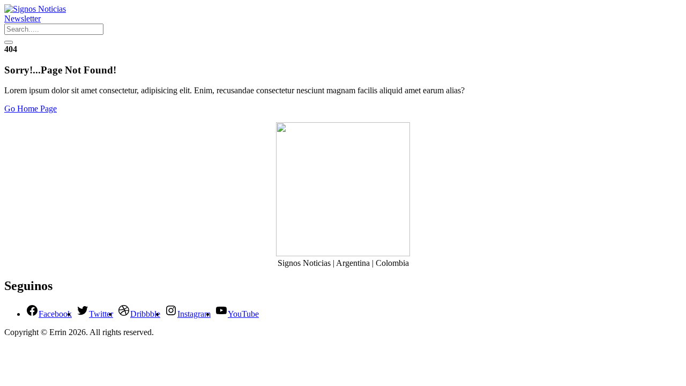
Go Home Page (30, 108)
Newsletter (22, 18)
